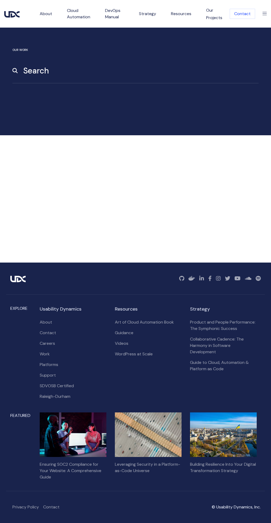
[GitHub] (181, 278)
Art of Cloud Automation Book (144, 322)
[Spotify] (258, 278)
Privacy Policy (25, 507)
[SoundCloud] (248, 278)
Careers (47, 343)
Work (45, 354)
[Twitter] (227, 278)
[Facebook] (210, 278)
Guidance (124, 332)
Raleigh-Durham (55, 396)
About (46, 322)
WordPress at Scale (134, 354)
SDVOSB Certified (57, 386)
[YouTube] (237, 278)
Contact (242, 13)
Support (48, 375)
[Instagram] (218, 278)
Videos (121, 343)
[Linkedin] (201, 278)
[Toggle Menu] (265, 14)
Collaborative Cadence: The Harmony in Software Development (217, 345)
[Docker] (191, 278)
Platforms (49, 364)
